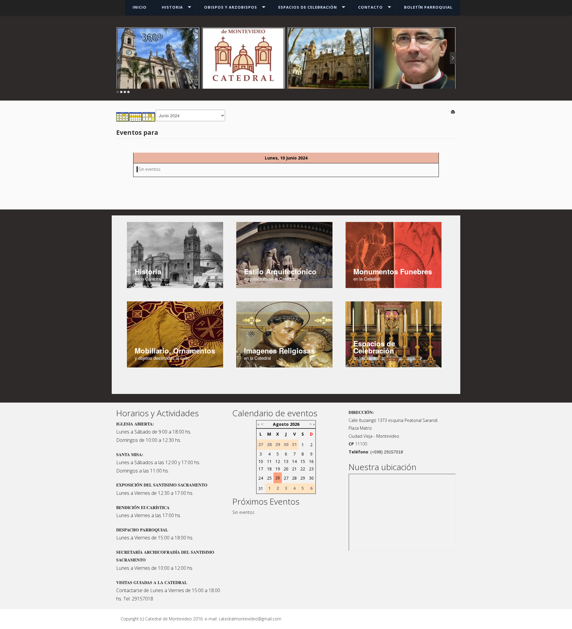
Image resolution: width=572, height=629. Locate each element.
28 (294, 478)
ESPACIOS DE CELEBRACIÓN (307, 7)
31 (260, 488)
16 (311, 461)
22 (302, 469)
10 (260, 461)
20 (286, 469)
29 (302, 478)
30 (311, 478)
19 (277, 469)
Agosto (281, 424)
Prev (119, 58)
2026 (294, 424)
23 (311, 469)
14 (294, 461)
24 (260, 478)
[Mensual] (122, 116)
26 (277, 478)
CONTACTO (370, 7)
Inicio (140, 7)
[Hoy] (149, 116)
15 (302, 461)
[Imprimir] (453, 112)
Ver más (414, 64)
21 (294, 469)
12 (277, 461)
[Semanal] (135, 116)
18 (269, 469)
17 (260, 469)
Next (453, 58)
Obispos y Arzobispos (230, 7)
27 (286, 478)
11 (269, 461)
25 (269, 478)
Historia (172, 7)
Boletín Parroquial (428, 7)
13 (286, 461)
